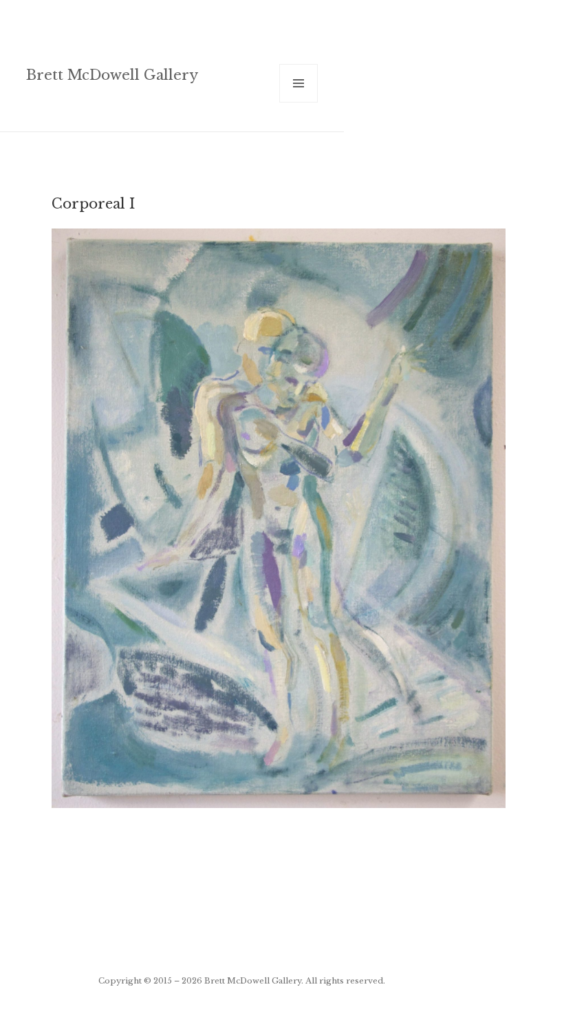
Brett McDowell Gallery (112, 74)
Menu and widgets (299, 102)
